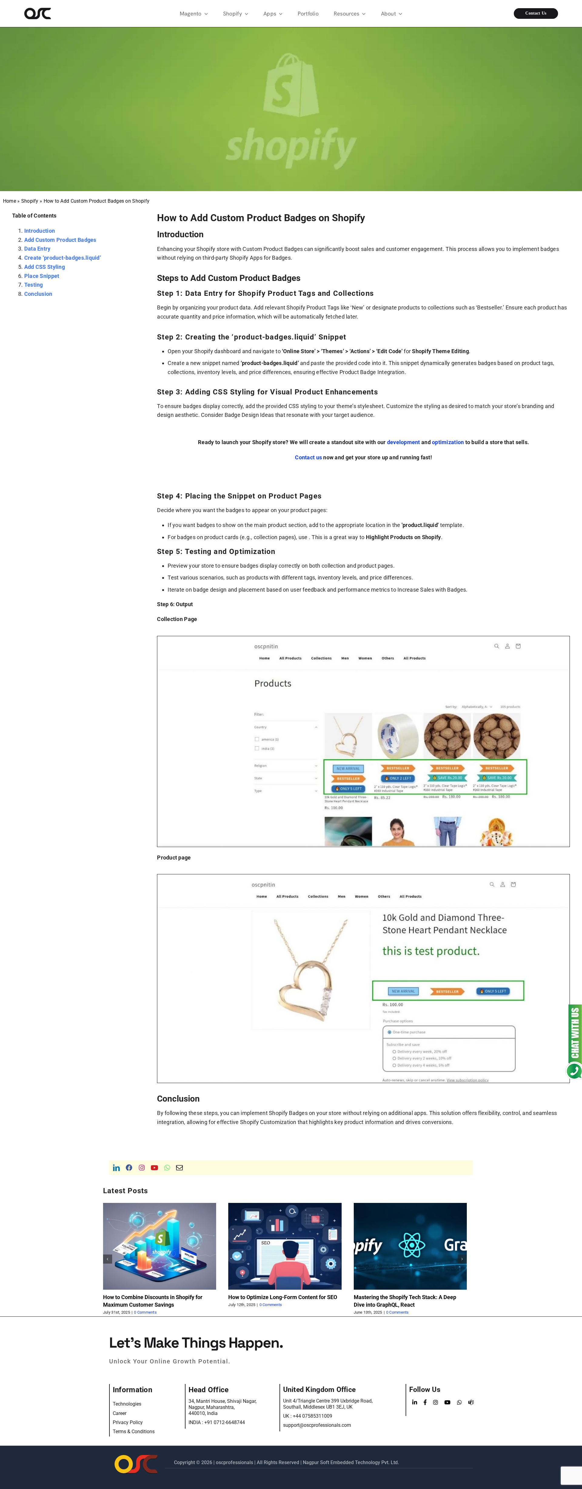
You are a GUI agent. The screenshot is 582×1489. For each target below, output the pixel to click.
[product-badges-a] (363, 877)
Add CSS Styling (44, 267)
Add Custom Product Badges (60, 240)
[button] (107, 1259)
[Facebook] (425, 1402)
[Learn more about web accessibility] (56, 13)
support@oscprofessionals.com (317, 1425)
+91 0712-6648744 (224, 1422)
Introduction (39, 231)
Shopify (29, 201)
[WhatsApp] (459, 1402)
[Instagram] (435, 1402)
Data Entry (37, 248)
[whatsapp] (167, 1167)
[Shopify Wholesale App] (526, 13)
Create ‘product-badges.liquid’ (62, 258)
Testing (33, 285)
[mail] (179, 1167)
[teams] (471, 1402)
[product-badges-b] (363, 639)
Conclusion (38, 294)
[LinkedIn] (414, 1402)
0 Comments (133, 1312)
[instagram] (142, 1167)
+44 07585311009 (312, 1416)
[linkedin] (116, 1167)
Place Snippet (41, 276)
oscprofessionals (235, 1462)
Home (9, 201)
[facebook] (129, 1167)
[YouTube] (447, 1402)
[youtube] (154, 1167)
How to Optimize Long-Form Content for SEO (270, 1297)
